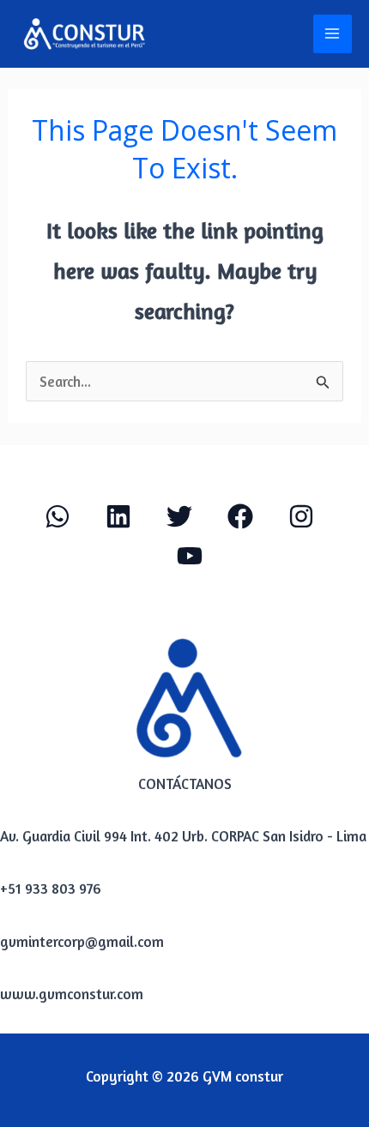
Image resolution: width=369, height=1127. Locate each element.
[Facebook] (240, 516)
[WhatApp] (57, 516)
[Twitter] (179, 516)
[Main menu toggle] (333, 34)
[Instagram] (301, 516)
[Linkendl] (118, 516)
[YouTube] (189, 556)
